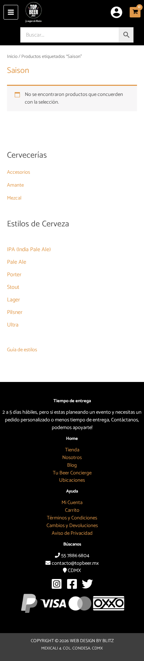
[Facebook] (72, 583)
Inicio (12, 56)
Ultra (13, 325)
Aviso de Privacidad (72, 533)
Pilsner (14, 312)
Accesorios (18, 172)
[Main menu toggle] (10, 12)
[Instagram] (56, 583)
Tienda (72, 450)
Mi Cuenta (72, 502)
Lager (13, 300)
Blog (72, 465)
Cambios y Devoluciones (72, 525)
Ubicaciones (72, 480)
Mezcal (14, 198)
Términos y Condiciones (72, 518)
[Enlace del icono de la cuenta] (116, 12)
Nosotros (72, 457)
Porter (14, 274)
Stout (13, 287)
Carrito (72, 510)
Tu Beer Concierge (72, 473)
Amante (15, 185)
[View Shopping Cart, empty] (135, 12)
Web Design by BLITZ (92, 641)
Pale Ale (16, 262)
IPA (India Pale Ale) (29, 249)
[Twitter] (87, 583)
